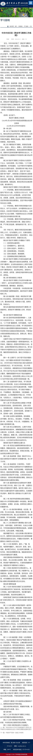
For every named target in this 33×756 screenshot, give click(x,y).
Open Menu (31, 3)
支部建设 (20, 26)
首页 (16, 26)
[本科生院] (14, 2)
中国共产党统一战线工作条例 (14, 732)
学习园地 (26, 26)
